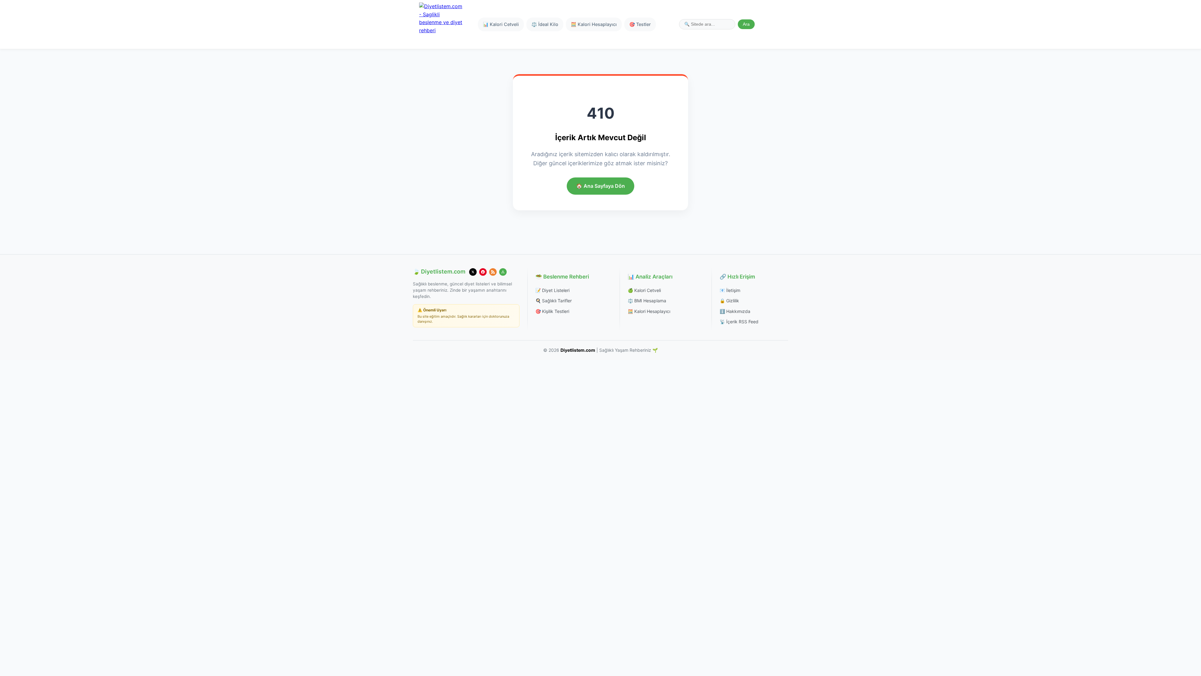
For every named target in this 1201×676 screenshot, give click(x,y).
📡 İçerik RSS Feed (739, 321)
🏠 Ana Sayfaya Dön (600, 186)
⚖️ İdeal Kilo (544, 24)
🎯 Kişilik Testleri (552, 311)
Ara (746, 24)
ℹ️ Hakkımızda (735, 311)
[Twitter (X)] (473, 272)
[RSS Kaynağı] (493, 272)
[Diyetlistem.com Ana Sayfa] (441, 24)
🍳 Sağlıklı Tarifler (553, 300)
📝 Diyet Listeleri (552, 290)
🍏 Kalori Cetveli (644, 290)
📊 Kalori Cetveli (501, 24)
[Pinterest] (483, 272)
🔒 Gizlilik (729, 300)
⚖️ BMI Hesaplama (647, 300)
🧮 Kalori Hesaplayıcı (594, 24)
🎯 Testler (640, 24)
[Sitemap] (503, 272)
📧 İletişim (730, 290)
